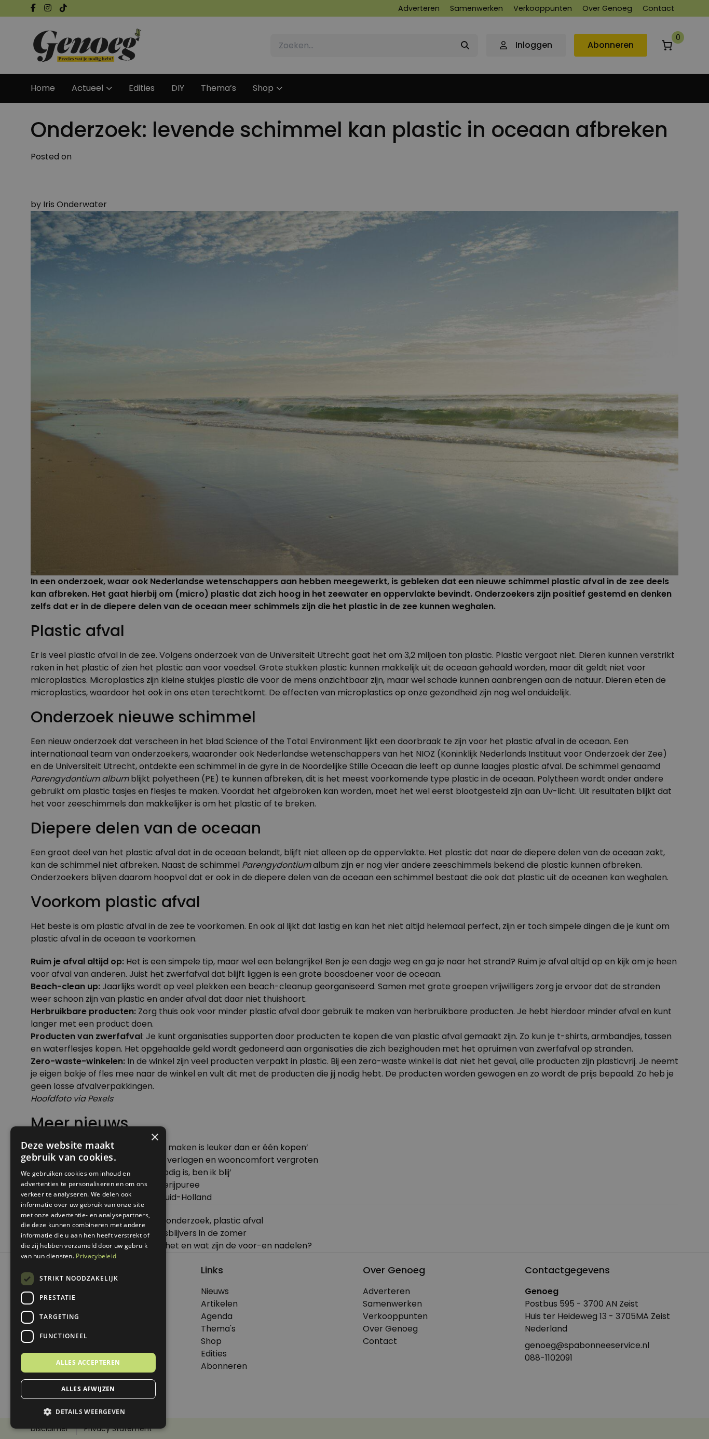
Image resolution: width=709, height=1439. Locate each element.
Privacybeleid (96, 1256)
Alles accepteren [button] (88, 1362)
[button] (88, 1412)
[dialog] (354, 719)
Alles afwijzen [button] (88, 1388)
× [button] (154, 1137)
